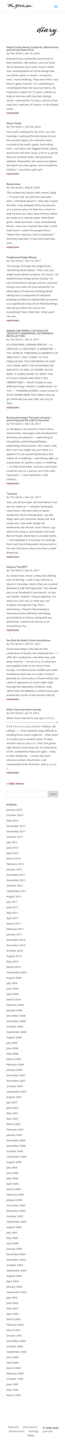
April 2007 (12, 1118)
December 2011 (16, 874)
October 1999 (14, 1378)
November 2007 (16, 1080)
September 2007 (16, 1091)
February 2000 (15, 1373)
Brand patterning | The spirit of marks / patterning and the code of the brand (29, 419)
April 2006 (12, 1183)
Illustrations (30, 1427)
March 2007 (13, 1124)
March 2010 (13, 966)
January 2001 (14, 1335)
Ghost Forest (14, 123)
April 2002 (12, 1313)
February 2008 (15, 1064)
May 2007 (12, 1113)
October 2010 (14, 950)
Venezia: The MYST (17, 567)
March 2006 (13, 1189)
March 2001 (13, 1330)
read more (12, 112)
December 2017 (16, 826)
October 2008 (14, 1026)
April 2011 (12, 918)
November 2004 (16, 1259)
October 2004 (14, 1265)
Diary (31, 1435)
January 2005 (14, 1248)
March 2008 (13, 1059)
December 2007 (16, 1075)
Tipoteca (11, 493)
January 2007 (14, 1135)
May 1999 (12, 1389)
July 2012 (11, 842)
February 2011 (15, 929)
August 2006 (14, 1162)
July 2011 (11, 901)
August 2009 (14, 977)
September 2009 (16, 972)
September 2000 (16, 1351)
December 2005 (16, 1205)
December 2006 (16, 1140)
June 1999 (12, 1384)
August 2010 (14, 956)
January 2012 (14, 869)
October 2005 (14, 1216)
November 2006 (16, 1145)
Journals (47, 1431)
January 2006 (14, 1200)
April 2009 (12, 994)
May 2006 (12, 1178)
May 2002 (12, 1308)
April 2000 (12, 1362)
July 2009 (11, 983)
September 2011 (16, 891)
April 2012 (12, 853)
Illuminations (16, 1431)
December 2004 (16, 1254)
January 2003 (14, 1286)
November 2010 (16, 945)
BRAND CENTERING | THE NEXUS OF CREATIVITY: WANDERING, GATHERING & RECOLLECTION (29, 333)
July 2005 (11, 1232)
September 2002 (16, 1292)
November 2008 (16, 1021)
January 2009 (14, 1010)
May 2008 (12, 1053)
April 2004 (12, 1281)
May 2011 (12, 912)
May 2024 (12, 820)
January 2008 (14, 1069)
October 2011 (14, 885)
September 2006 (16, 1156)
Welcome (13, 1427)
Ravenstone (13, 184)
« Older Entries (15, 783)
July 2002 (11, 1297)
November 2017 (16, 831)
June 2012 (12, 847)
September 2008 (16, 1032)
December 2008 (16, 1015)
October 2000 (14, 1346)
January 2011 (14, 934)
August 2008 (14, 1037)
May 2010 (12, 961)
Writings (33, 1431)
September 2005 (16, 1221)
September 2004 (16, 1270)
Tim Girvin (16, 53)
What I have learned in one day (23, 709)
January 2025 (14, 809)
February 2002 (15, 1324)
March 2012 (13, 858)
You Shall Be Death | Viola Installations (28, 640)
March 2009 (13, 999)
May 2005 (12, 1238)
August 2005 (14, 1227)
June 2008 (12, 1048)
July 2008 (11, 1042)
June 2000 (12, 1357)
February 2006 (15, 1194)
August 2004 (14, 1275)
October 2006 (14, 1151)
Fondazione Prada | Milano (21, 257)
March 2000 (13, 1368)
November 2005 (16, 1210)
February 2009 (15, 1004)
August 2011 (14, 896)
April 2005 (12, 1243)
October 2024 (14, 815)
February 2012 (15, 863)
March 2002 (13, 1319)
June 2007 (12, 1107)
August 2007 (14, 1097)
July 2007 (11, 1102)
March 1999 (13, 1395)
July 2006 (11, 1167)
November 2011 (16, 880)
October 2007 (14, 1086)
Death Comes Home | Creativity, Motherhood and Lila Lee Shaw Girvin (32, 49)
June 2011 (12, 907)
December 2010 (16, 939)
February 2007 (15, 1129)
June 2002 (12, 1303)
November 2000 (16, 1341)
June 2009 (12, 988)
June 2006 (12, 1172)
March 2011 (13, 923)
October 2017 (14, 836)
